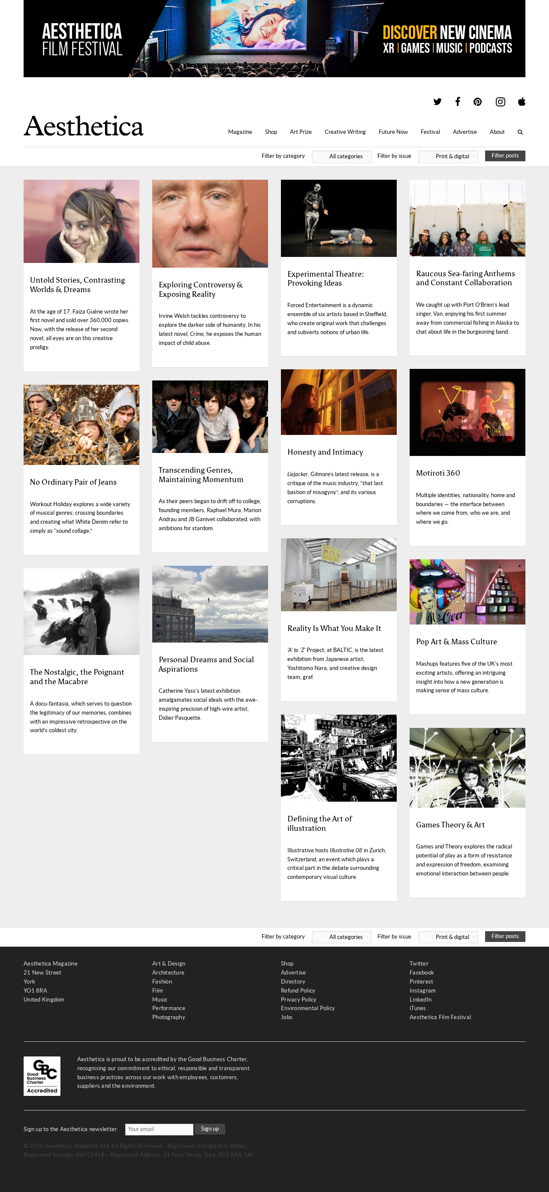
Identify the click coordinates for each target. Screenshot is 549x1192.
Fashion (162, 981)
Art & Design (168, 963)
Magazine (240, 132)
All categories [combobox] (346, 156)
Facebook (422, 972)
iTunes (418, 1008)
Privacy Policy (299, 999)
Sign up (210, 1129)
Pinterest (421, 981)
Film (157, 990)
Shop (271, 132)
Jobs (287, 1017)
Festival (430, 132)
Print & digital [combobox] (452, 156)
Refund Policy (298, 990)
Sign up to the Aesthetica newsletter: (71, 1129)
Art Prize (301, 132)
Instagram (423, 990)
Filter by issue (423, 156)
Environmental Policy (308, 1008)
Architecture (168, 972)
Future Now (393, 132)
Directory (293, 981)
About (497, 132)
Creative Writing (345, 132)
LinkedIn (420, 999)
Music (159, 999)
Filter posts (505, 155)
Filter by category (312, 156)
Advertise (465, 132)
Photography (168, 1017)
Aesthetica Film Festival (440, 1017)
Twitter (419, 963)
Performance (168, 1008)
